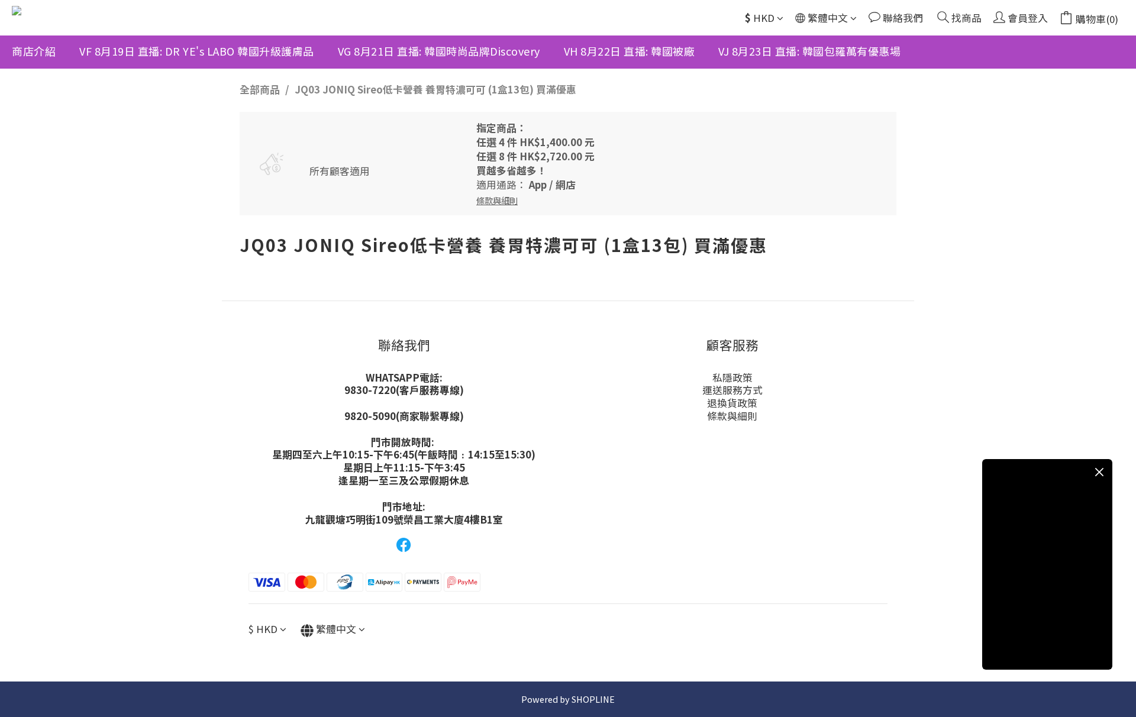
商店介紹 (34, 51)
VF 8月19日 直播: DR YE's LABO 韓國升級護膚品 (196, 51)
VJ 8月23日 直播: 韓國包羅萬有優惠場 (809, 51)
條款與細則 (732, 416)
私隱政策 (732, 377)
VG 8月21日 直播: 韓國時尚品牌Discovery (439, 51)
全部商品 (260, 89)
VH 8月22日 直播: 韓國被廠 (629, 51)
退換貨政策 (732, 403)
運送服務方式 (732, 390)
